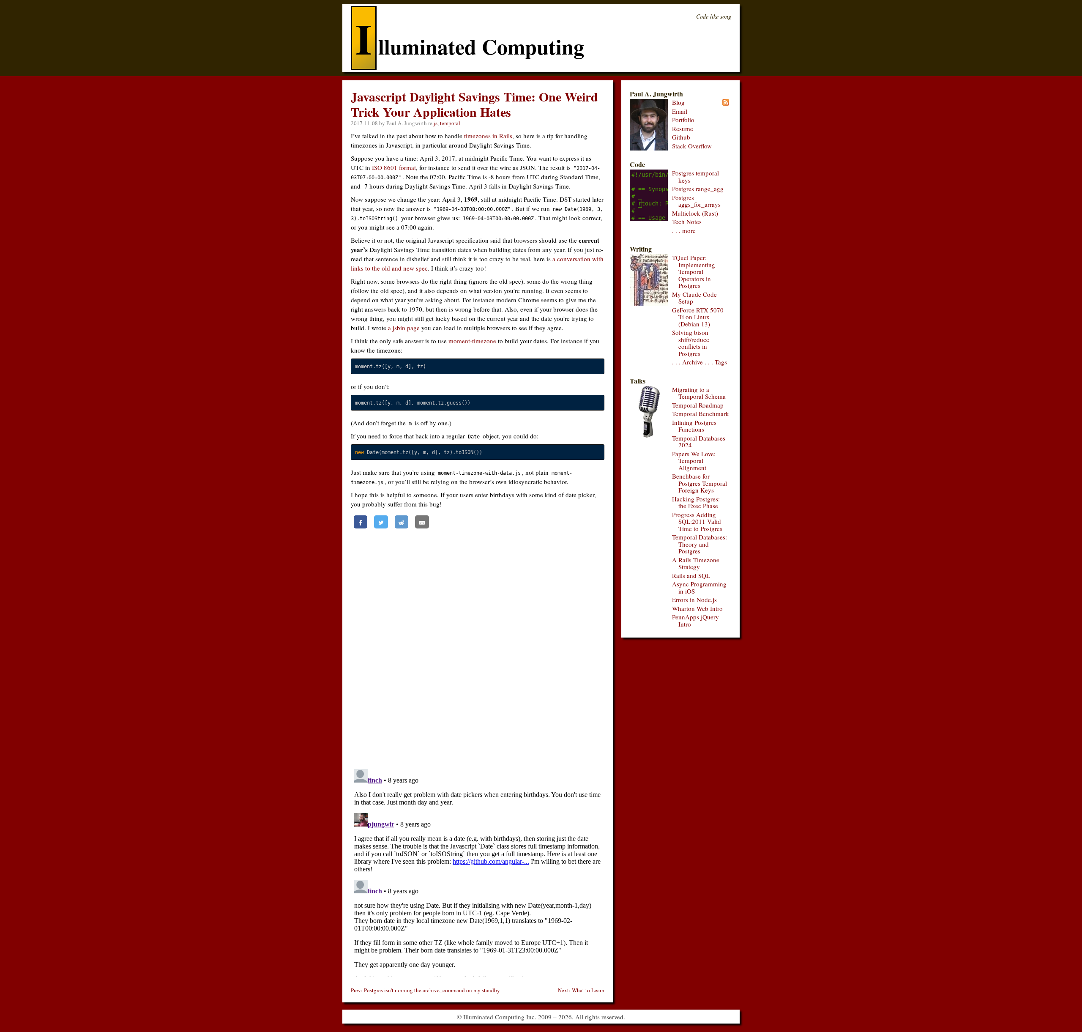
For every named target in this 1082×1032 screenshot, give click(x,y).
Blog (678, 102)
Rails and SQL (691, 575)
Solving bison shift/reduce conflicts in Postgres (690, 343)
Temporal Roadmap (698, 405)
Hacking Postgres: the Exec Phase (696, 502)
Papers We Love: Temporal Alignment (694, 460)
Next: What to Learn (581, 990)
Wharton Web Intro (697, 608)
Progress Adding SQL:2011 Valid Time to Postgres (697, 521)
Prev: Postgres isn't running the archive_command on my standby (425, 990)
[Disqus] (477, 645)
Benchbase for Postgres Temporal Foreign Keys (699, 483)
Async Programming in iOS (699, 587)
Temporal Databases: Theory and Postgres (699, 544)
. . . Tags (716, 362)
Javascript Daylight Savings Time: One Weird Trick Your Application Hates (474, 104)
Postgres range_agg (698, 188)
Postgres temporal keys (695, 176)
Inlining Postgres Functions (694, 426)
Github (681, 137)
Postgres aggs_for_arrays (696, 201)
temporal (450, 123)
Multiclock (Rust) (695, 213)
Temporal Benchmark (700, 413)
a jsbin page (404, 327)
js (435, 123)
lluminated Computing (469, 46)
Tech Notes (687, 221)
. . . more (684, 230)
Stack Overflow (692, 146)
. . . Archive (687, 362)
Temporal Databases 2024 (698, 441)
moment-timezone (472, 341)
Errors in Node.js (694, 599)
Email (679, 111)
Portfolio (683, 119)
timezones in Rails (488, 135)
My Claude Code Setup (694, 298)
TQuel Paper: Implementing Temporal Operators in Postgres (693, 271)
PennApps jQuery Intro (695, 620)
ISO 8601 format (394, 167)
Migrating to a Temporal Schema (699, 393)
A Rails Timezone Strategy (695, 563)
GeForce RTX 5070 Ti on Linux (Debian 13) (698, 317)
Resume (682, 128)
